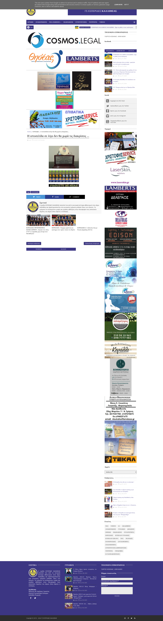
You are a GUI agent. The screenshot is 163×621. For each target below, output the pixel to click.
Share (57, 197)
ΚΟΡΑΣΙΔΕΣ (36, 132)
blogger (63, 249)
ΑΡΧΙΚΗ (30, 22)
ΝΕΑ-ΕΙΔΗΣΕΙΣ (54, 22)
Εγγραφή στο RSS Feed (117, 101)
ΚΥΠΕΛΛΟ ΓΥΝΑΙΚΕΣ (122, 535)
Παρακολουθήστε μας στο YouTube (118, 121)
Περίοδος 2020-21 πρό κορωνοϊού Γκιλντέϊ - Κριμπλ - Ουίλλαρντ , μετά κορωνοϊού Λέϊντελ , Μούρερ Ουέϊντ (84, 596)
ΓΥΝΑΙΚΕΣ (121, 529)
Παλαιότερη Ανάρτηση (92, 243)
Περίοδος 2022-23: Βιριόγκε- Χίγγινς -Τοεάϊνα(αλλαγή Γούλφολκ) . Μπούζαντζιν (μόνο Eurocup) (84, 578)
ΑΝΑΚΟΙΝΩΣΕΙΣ (41, 22)
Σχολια (131, 50)
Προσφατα (110, 50)
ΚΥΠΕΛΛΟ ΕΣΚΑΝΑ (112, 538)
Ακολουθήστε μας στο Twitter (119, 106)
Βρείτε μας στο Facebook (118, 111)
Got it (126, 4)
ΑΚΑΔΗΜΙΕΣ (126, 526)
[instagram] (124, 618)
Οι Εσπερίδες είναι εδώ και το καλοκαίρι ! (123, 482)
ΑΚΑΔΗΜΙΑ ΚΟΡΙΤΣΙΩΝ (55, 27)
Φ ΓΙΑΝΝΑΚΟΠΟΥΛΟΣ (113, 554)
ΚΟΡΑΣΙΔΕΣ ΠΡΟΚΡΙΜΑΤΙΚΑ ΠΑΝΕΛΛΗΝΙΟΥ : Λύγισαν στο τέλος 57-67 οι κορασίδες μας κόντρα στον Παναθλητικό (37, 230)
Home (29, 132)
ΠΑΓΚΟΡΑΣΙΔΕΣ (111, 541)
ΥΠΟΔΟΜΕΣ (119, 551)
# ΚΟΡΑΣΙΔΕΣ (35, 192)
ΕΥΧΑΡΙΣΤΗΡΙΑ (129, 532)
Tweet (38, 197)
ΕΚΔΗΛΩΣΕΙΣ (68, 22)
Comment (76, 197)
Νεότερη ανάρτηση (34, 243)
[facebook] (31, 598)
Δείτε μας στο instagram (118, 116)
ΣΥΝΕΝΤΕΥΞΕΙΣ (81, 22)
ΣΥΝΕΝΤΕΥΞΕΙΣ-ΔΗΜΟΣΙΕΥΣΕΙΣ (116, 548)
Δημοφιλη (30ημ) (120, 51)
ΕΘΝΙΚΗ (108, 532)
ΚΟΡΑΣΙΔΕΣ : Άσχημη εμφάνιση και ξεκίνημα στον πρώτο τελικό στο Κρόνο (63, 228)
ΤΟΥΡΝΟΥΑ (93, 22)
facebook (39, 249)
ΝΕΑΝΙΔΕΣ (129, 538)
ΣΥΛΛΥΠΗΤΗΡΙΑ (111, 544)
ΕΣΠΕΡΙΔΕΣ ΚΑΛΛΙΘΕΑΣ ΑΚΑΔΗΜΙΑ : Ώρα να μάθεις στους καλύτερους (82, 27)
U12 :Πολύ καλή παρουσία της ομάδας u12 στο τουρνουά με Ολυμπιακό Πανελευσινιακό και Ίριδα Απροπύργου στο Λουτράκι (125, 71)
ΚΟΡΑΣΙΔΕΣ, (41, 140)
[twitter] (35, 598)
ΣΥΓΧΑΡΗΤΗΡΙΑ (123, 541)
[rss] (134, 618)
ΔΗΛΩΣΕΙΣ (130, 529)
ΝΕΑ (122, 538)
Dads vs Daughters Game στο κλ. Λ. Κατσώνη (124, 505)
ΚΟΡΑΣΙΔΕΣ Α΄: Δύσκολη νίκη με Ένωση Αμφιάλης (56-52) (87, 228)
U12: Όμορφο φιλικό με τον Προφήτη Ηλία (124, 87)
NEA (112, 27)
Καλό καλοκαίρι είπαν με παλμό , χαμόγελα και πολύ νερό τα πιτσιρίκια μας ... (135, 27)
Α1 (119, 526)
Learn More (118, 4)
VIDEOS (102, 22)
